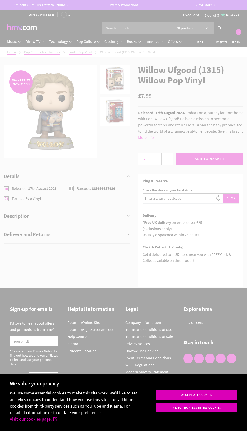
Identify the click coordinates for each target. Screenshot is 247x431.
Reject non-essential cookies (196, 407)
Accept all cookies (196, 395)
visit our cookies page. (31, 419)
